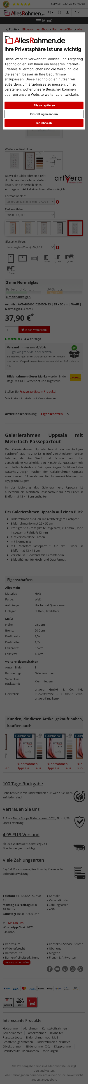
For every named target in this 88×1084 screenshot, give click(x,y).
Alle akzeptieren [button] (44, 105)
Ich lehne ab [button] (44, 123)
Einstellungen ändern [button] (44, 114)
